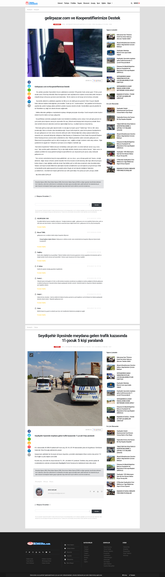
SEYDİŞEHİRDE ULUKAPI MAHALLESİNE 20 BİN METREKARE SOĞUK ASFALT (125, 88)
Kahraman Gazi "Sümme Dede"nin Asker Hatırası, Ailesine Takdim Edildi (124, 37)
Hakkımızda (29, 559)
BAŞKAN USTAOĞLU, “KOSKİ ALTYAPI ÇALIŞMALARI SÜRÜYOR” (125, 96)
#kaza (51, 481)
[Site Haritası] (47, 552)
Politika (73, 3)
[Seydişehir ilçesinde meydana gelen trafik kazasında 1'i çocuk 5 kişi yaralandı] (65, 388)
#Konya (45, 481)
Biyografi (36, 9)
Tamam (132, 575)
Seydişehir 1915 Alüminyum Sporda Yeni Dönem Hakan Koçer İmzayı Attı (125, 154)
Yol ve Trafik (107, 549)
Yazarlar (69, 552)
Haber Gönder (46, 563)
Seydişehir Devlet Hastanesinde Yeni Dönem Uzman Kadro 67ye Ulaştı (125, 110)
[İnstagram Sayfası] (33, 552)
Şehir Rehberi (108, 564)
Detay (125, 575)
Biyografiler (126, 551)
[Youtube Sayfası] (37, 552)
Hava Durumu (108, 547)
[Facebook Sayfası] (27, 552)
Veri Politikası (30, 563)
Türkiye (66, 3)
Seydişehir (62, 463)
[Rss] (43, 552)
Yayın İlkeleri (29, 561)
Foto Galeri (70, 545)
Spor (98, 3)
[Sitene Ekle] (50, 552)
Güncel (60, 3)
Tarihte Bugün (108, 557)
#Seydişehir (38, 481)
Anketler (125, 549)
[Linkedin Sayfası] (40, 552)
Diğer (109, 3)
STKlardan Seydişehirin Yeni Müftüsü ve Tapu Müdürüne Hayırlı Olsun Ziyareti (125, 161)
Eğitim (104, 3)
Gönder (97, 205)
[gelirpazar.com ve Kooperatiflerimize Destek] (65, 52)
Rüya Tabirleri (127, 553)
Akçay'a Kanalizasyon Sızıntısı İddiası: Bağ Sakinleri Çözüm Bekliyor (126, 44)
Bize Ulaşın (70, 563)
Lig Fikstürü (107, 555)
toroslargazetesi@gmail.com (56, 493)
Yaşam (79, 3)
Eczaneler (107, 553)
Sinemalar (107, 559)
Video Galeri (71, 548)
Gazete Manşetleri (109, 566)
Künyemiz (70, 559)
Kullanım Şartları (46, 559)
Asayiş (93, 3)
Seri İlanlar (107, 561)
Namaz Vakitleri (108, 551)
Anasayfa (29, 9)
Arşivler (69, 556)
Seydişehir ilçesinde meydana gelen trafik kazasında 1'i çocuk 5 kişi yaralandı (126, 60)
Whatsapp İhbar (46, 561)
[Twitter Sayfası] (30, 552)
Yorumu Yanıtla (41, 227)
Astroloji (125, 555)
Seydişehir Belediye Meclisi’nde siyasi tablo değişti (124, 52)
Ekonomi (86, 3)
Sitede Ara (126, 547)
